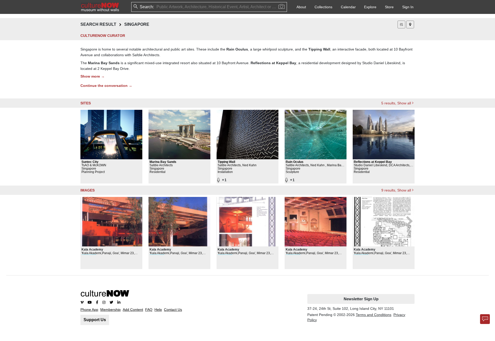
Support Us (95, 320)
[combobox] (157, 7)
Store (389, 7)
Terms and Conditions (373, 315)
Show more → (92, 76)
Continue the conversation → (106, 86)
